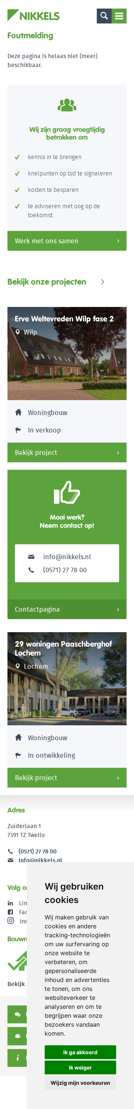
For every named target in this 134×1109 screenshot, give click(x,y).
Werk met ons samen (47, 240)
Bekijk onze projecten (46, 281)
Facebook (32, 912)
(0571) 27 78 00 (38, 851)
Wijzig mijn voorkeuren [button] (80, 1083)
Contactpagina (37, 609)
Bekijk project (36, 452)
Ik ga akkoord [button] (80, 1052)
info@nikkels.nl (66, 556)
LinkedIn (30, 903)
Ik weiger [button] (80, 1067)
